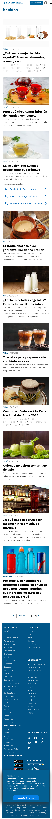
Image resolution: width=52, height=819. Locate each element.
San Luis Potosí (34, 647)
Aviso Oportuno (34, 671)
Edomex (31, 631)
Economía (7, 576)
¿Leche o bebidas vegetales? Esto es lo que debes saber (24, 302)
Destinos (8, 716)
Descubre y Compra (36, 664)
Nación (7, 631)
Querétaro (32, 644)
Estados (7, 667)
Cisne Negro (9, 752)
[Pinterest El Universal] (42, 743)
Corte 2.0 (8, 634)
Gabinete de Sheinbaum (9, 652)
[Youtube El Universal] (29, 743)
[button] (36, 3)
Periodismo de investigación (10, 642)
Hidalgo (31, 641)
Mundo (7, 657)
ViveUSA (31, 697)
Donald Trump (10, 660)
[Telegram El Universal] (29, 738)
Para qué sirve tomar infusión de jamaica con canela (25, 113)
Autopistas (8, 719)
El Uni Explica (10, 647)
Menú (5, 49)
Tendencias (9, 696)
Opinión (7, 673)
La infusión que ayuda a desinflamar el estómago (21, 167)
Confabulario (9, 693)
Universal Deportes (12, 683)
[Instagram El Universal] (36, 743)
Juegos (31, 700)
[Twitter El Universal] (42, 738)
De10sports (33, 690)
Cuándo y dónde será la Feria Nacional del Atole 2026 (24, 413)
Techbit (7, 706)
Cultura (7, 690)
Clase (6, 729)
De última (8, 712)
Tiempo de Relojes (12, 749)
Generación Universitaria (33, 682)
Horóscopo (32, 706)
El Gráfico (32, 687)
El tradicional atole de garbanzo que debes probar (23, 248)
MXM (6, 703)
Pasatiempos (33, 703)
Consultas (8, 722)
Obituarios (32, 677)
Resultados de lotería (34, 711)
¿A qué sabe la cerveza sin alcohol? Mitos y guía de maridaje (23, 523)
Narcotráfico (9, 670)
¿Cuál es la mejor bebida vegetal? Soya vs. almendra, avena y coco (24, 57)
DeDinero (32, 693)
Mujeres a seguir (11, 638)
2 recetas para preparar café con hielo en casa (24, 359)
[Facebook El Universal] (35, 738)
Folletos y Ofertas (36, 667)
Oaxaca (31, 634)
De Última (8, 739)
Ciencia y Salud (11, 699)
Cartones (8, 677)
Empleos (31, 674)
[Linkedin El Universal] (29, 748)
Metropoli (8, 664)
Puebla (31, 638)
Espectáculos (10, 686)
